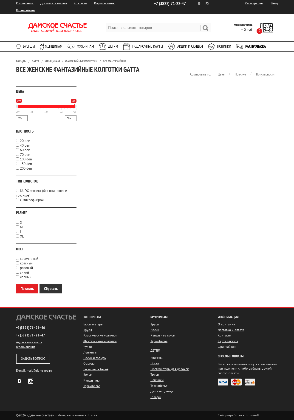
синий (24, 273)
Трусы (87, 330)
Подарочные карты (147, 46)
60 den (25, 150)
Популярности (265, 74)
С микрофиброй (32, 200)
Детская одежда (161, 391)
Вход (274, 3)
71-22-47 (170, 3)
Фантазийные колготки (81, 61)
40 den (25, 146)
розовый (26, 268)
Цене (221, 74)
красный (26, 263)
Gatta (35, 61)
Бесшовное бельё (95, 369)
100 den (26, 159)
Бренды (29, 46)
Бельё (87, 375)
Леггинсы (89, 352)
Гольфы (155, 397)
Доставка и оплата (53, 3)
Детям (113, 46)
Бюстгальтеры (93, 324)
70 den (25, 155)
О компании (25, 3)
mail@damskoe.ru (39, 370)
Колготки (157, 357)
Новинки (224, 46)
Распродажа (255, 46)
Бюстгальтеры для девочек (169, 369)
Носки (154, 330)
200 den (26, 169)
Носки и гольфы (94, 358)
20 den (25, 141)
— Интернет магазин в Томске (56, 415)
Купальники (92, 380)
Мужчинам (85, 46)
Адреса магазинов (29, 342)
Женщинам (53, 46)
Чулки (87, 346)
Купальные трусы (162, 335)
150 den (26, 164)
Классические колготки (100, 335)
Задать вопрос (33, 358)
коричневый (29, 259)
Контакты (80, 3)
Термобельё (91, 386)
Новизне (240, 74)
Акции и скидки (190, 46)
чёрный (25, 277)
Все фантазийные (114, 61)
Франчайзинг (25, 10)
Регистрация (254, 3)
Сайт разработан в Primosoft (238, 415)
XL (22, 236)
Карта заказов (104, 3)
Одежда (89, 363)
